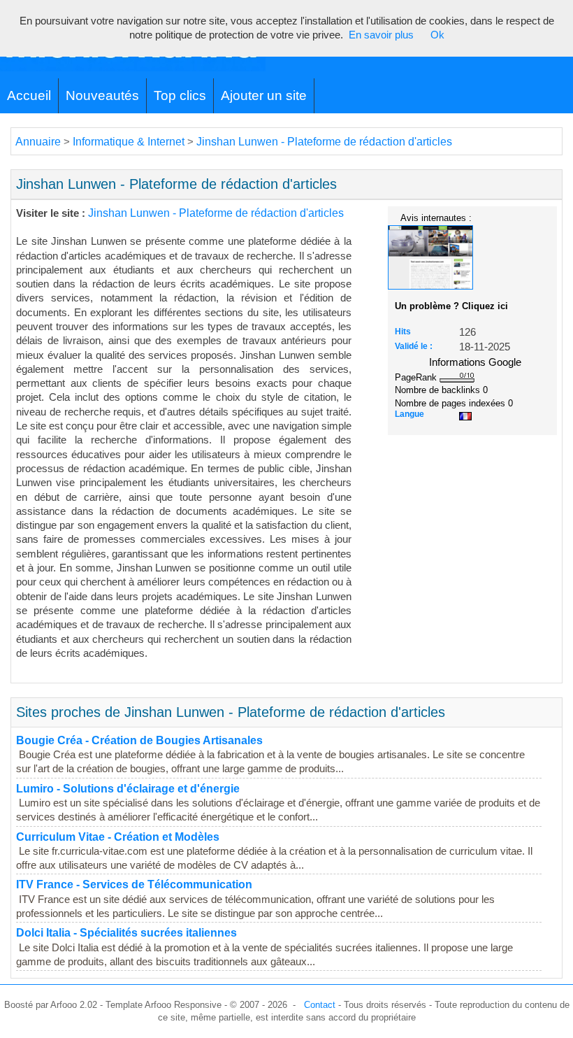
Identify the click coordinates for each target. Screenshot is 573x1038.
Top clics (180, 95)
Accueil (29, 95)
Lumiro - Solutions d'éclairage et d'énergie (128, 789)
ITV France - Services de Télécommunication (134, 884)
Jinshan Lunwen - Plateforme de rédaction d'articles (324, 142)
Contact (319, 1005)
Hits (403, 331)
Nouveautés (102, 95)
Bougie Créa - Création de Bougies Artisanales (139, 740)
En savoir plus (381, 35)
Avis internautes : (436, 217)
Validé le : (414, 346)
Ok (437, 35)
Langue (409, 414)
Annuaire (38, 142)
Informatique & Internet (128, 142)
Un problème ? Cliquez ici (451, 306)
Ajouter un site (264, 95)
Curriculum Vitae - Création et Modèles (117, 837)
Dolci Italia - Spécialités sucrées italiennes (126, 933)
